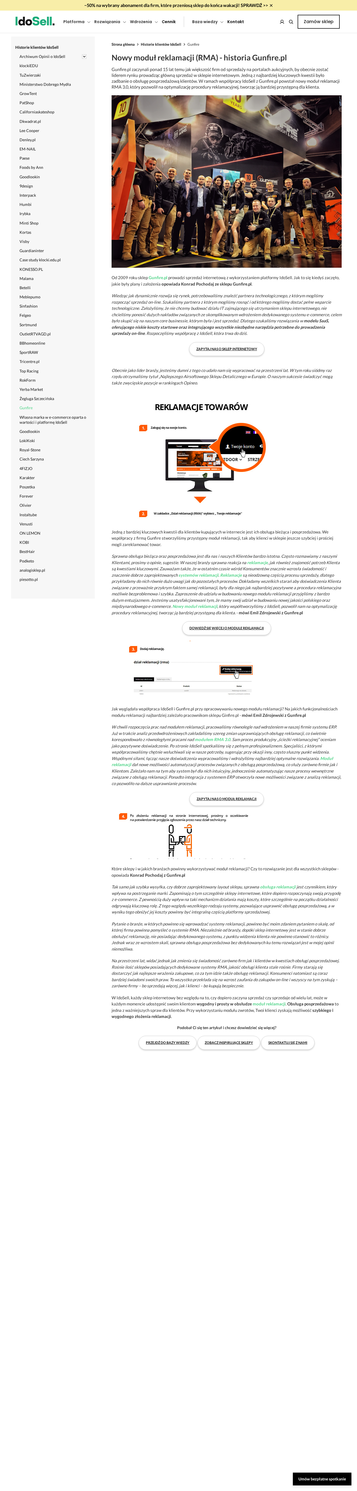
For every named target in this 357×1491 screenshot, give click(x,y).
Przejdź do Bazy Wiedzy (167, 1043)
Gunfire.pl (158, 277)
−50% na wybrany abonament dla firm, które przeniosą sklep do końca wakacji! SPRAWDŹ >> (176, 5)
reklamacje (257, 562)
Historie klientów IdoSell (161, 44)
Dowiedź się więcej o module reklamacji (226, 628)
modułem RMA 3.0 (212, 739)
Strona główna (123, 44)
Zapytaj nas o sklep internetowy (226, 349)
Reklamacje (231, 575)
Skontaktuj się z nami (287, 1043)
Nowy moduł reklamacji (194, 606)
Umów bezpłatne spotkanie (322, 1479)
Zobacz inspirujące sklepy (229, 1043)
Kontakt (235, 22)
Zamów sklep (319, 21)
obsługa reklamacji (278, 886)
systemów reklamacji (198, 575)
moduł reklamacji (269, 1003)
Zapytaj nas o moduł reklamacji (227, 799)
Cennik (169, 22)
